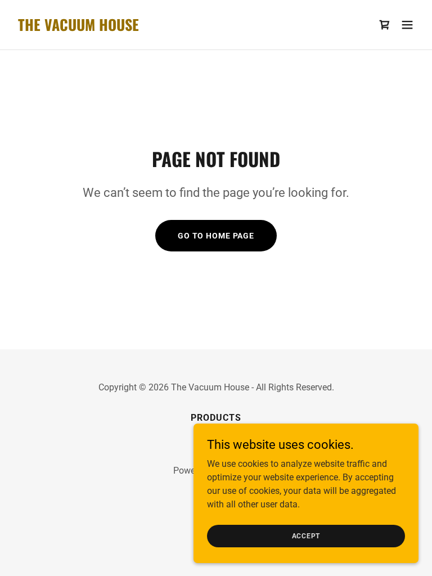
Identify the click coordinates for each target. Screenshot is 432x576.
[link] (78, 27)
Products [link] (216, 417)
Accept (306, 535)
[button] (407, 25)
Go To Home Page (216, 235)
